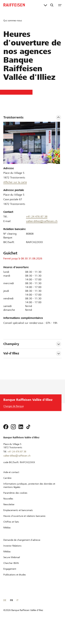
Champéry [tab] (11, 344)
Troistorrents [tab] (13, 117)
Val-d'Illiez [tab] (11, 353)
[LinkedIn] (20, 426)
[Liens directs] (45, 5)
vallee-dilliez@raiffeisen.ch (42, 221)
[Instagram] (13, 426)
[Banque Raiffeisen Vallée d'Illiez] (14, 5)
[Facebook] (5, 426)
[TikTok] (28, 426)
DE (4, 600)
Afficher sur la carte (15, 182)
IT (17, 600)
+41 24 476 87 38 (36, 216)
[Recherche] (52, 5)
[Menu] (60, 5)
